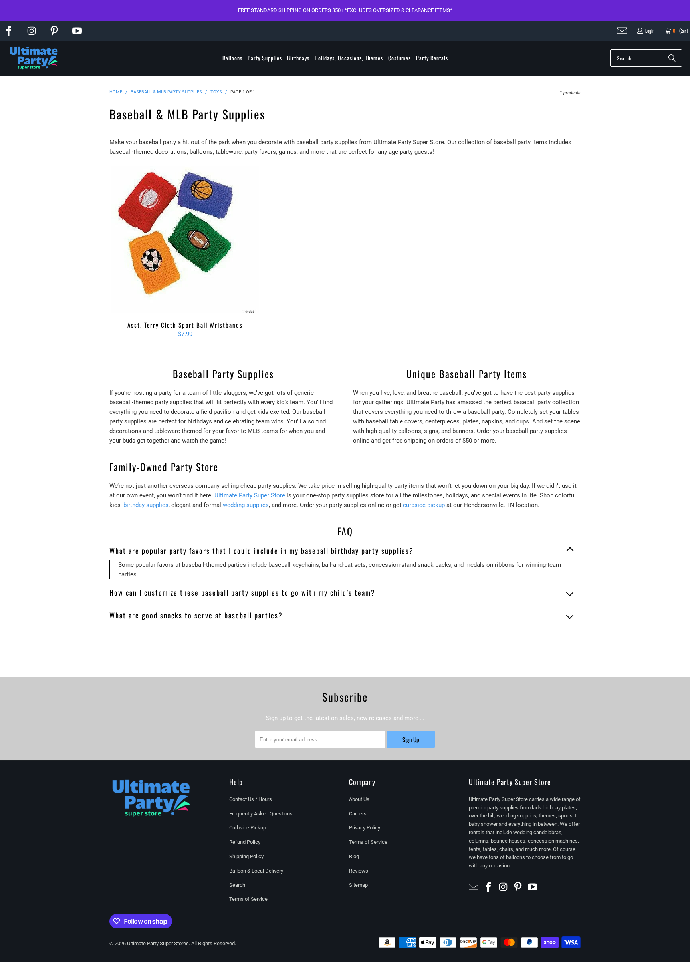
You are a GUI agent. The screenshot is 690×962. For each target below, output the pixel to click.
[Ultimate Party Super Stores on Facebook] (9, 31)
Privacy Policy (364, 828)
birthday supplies (146, 505)
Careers (358, 814)
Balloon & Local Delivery (256, 871)
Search (237, 885)
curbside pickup (424, 505)
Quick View (185, 257)
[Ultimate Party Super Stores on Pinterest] (54, 31)
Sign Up (410, 739)
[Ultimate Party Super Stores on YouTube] (77, 31)
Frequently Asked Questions (261, 814)
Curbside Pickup (247, 828)
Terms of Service (248, 899)
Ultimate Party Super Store (249, 495)
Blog (354, 856)
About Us (359, 799)
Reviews (358, 871)
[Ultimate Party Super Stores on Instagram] (31, 31)
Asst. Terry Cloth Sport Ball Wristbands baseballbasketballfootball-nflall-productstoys (185, 239)
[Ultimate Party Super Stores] (34, 58)
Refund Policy (244, 842)
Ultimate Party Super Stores (158, 943)
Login (649, 30)
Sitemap (358, 885)
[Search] (672, 58)
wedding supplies (246, 505)
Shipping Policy (246, 856)
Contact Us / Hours (250, 799)
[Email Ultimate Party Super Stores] (622, 31)
